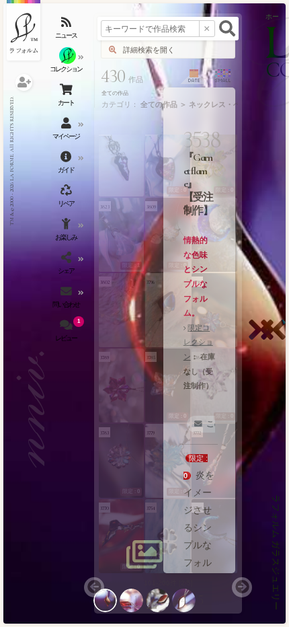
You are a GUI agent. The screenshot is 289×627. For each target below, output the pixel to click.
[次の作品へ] (264, 338)
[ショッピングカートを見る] (67, 97)
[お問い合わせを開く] (67, 299)
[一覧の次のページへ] (242, 587)
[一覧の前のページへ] (94, 587)
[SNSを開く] (67, 266)
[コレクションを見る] (67, 64)
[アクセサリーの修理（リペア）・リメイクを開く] (67, 198)
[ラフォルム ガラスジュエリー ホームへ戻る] (23, 30)
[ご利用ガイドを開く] (67, 165)
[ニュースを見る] (67, 30)
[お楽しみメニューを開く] (67, 232)
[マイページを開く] (67, 131)
